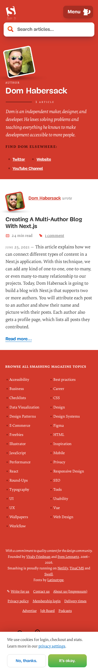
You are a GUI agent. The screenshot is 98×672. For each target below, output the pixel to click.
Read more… (18, 338)
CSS (56, 398)
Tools (57, 489)
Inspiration (62, 444)
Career (58, 389)
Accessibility (19, 379)
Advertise (29, 611)
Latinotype (55, 580)
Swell (48, 574)
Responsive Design (68, 471)
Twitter (19, 159)
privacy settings (51, 646)
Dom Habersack (44, 198)
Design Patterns (22, 416)
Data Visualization (24, 407)
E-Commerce (19, 425)
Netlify (62, 568)
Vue (56, 508)
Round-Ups (18, 480)
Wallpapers (18, 517)
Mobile (59, 453)
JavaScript (17, 453)
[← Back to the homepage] (11, 12)
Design (59, 407)
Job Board (47, 611)
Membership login (47, 601)
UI (11, 498)
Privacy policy (18, 601)
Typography (19, 489)
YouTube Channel (28, 168)
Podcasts (65, 611)
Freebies (16, 435)
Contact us (41, 591)
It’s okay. (67, 660)
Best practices (64, 379)
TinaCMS (77, 568)
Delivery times (75, 601)
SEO (56, 480)
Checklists (17, 398)
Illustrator (17, 444)
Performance (20, 462)
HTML (58, 435)
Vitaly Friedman (38, 556)
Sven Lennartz (68, 556)
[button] (87, 29)
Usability (60, 498)
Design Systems (66, 416)
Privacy (59, 462)
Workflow (17, 526)
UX (12, 508)
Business (16, 389)
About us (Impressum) (70, 591)
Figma (58, 425)
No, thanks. (26, 660)
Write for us (20, 591)
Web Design (63, 517)
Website (44, 159)
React (13, 471)
